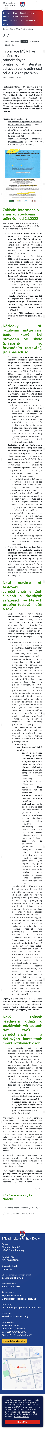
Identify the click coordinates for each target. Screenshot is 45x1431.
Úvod (6, 41)
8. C (24, 29)
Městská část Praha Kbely (15, 1316)
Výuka (30, 29)
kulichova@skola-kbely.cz (22, 1299)
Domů (5, 29)
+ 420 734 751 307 (11, 1286)
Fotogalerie (9, 45)
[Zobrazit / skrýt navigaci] (39, 3)
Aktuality (15, 41)
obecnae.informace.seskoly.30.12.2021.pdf (23, 1206)
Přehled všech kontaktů (14, 1341)
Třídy (18, 29)
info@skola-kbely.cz (12, 1278)
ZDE (20, 229)
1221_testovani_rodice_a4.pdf (19, 1213)
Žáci (11, 29)
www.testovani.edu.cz (28, 1090)
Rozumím (22, 1422)
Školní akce (34, 41)
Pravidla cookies (21, 1416)
